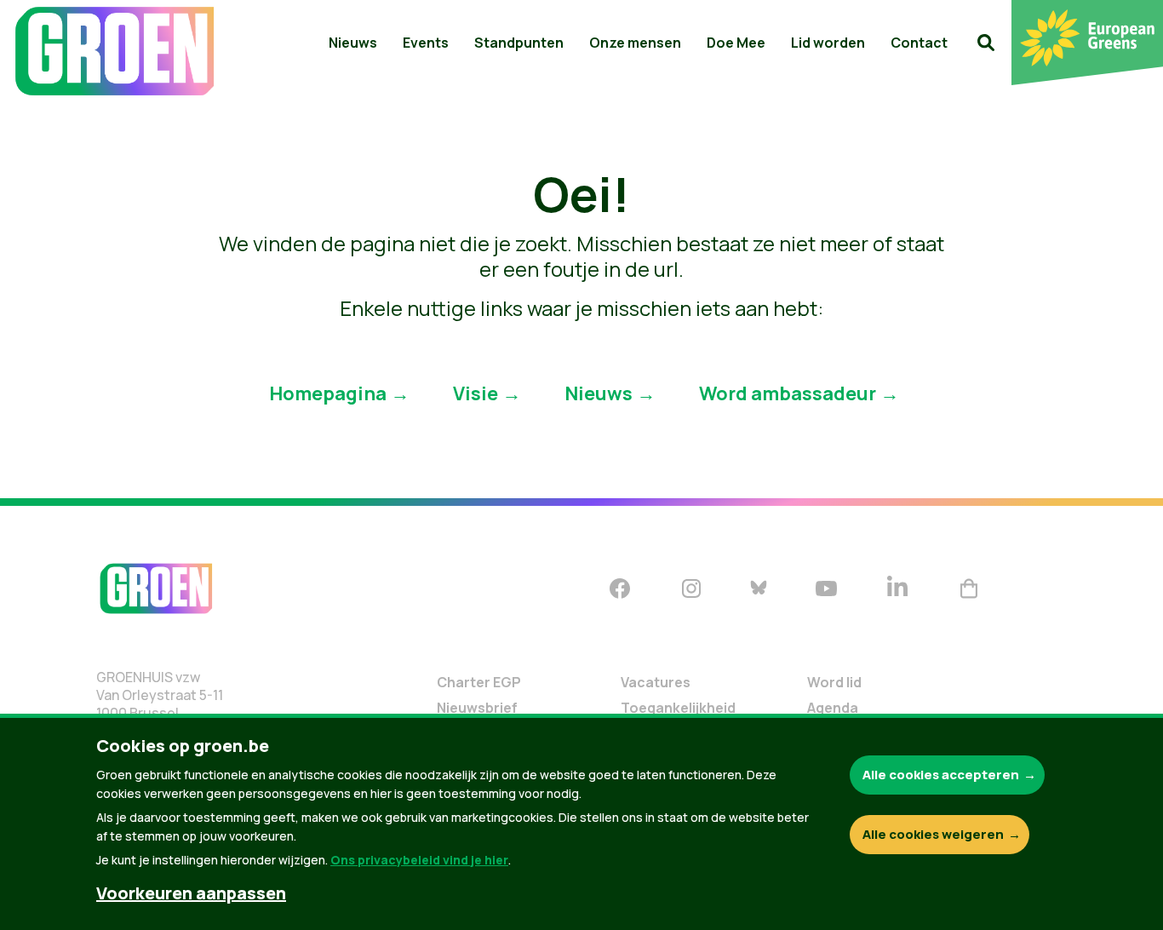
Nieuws (353, 42)
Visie (475, 393)
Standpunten (519, 42)
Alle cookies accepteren (940, 775)
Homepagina (328, 393)
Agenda (832, 707)
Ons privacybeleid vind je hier (419, 860)
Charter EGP (479, 682)
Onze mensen (635, 42)
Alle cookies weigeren (933, 834)
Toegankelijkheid (678, 707)
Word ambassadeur (787, 393)
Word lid (834, 682)
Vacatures (655, 682)
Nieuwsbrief (477, 707)
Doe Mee (736, 42)
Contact (919, 42)
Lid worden (828, 42)
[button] (985, 42)
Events (426, 42)
